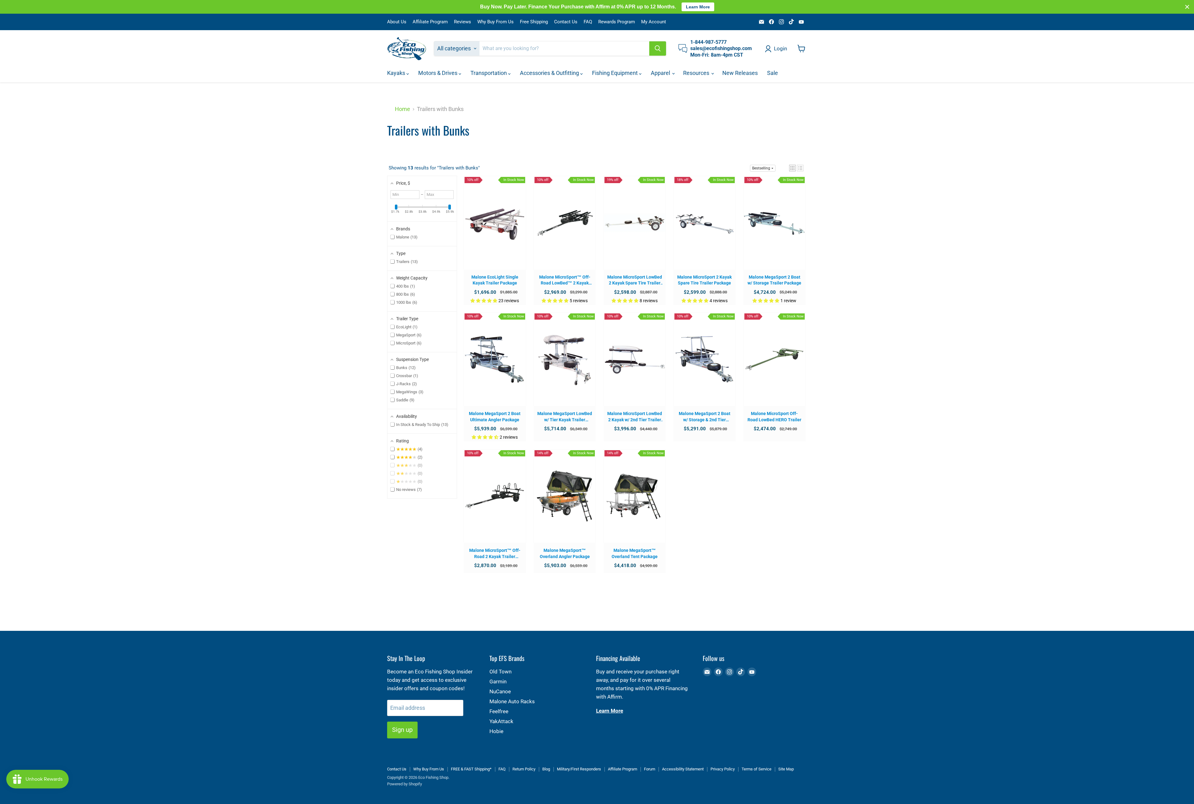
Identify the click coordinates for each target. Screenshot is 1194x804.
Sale (772, 73)
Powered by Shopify (404, 784)
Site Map (786, 769)
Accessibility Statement (683, 769)
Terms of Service (756, 769)
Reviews (462, 22)
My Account (653, 22)
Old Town (500, 671)
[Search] (657, 48)
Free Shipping (534, 22)
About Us (396, 22)
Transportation (489, 73)
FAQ (588, 22)
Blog (546, 769)
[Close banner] (1187, 7)
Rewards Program (616, 22)
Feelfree (498, 711)
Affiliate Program (430, 22)
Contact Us (565, 22)
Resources (696, 73)
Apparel (661, 73)
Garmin (498, 681)
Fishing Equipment (615, 73)
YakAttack (501, 721)
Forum (649, 769)
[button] (792, 168)
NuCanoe (500, 691)
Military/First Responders (579, 769)
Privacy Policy (722, 769)
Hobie (496, 731)
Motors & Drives (438, 73)
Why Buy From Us (495, 22)
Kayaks (396, 73)
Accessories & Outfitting (550, 73)
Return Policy (523, 769)
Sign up (402, 729)
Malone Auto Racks (512, 701)
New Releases (740, 73)
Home (402, 109)
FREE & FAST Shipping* (471, 769)
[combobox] (564, 48)
